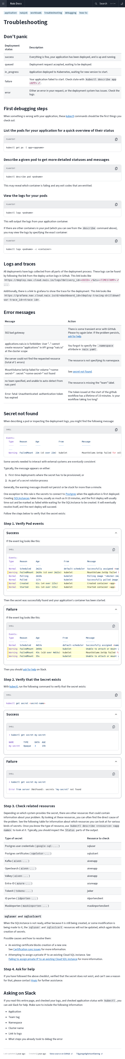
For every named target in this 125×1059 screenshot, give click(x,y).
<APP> (33, 83)
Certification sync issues (27, 949)
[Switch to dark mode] (121, 3)
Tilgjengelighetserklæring (88, 1053)
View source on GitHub (60, 1053)
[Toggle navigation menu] (3, 3)
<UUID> (85, 280)
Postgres (71, 494)
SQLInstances (22, 498)
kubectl (70, 116)
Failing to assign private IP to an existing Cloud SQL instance (43, 959)
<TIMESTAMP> (107, 280)
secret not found (82, 372)
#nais (34, 980)
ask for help (74, 336)
